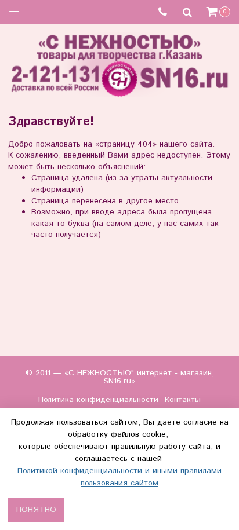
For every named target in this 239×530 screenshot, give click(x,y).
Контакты (183, 399)
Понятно (36, 510)
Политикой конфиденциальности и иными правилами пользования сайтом (119, 477)
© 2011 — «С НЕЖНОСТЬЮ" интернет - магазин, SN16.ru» (120, 377)
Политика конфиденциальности (98, 399)
